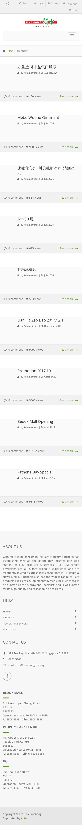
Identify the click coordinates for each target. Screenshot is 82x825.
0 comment (15, 96)
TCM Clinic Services (15, 623)
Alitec (24, 818)
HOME (6, 611)
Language (71, 3)
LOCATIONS (10, 629)
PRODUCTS (9, 617)
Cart (74, 10)
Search (26, 3)
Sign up (55, 3)
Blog (10, 51)
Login (40, 3)
